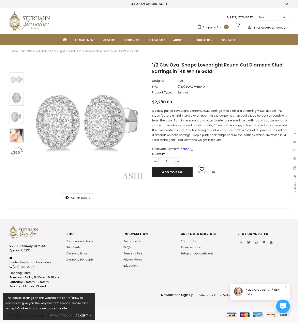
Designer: (158, 81)
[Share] (212, 171)
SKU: (155, 87)
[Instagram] (256, 242)
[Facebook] (241, 242)
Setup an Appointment (149, 4)
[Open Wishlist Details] (238, 24)
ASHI (180, 81)
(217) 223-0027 (23, 267)
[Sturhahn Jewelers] (30, 21)
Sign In (252, 28)
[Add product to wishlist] (202, 169)
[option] (87, 123)
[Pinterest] (263, 242)
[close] (287, 4)
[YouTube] (271, 242)
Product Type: (162, 92)
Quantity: (158, 154)
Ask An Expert (80, 198)
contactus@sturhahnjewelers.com (34, 262)
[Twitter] (248, 242)
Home (14, 51)
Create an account (274, 28)
